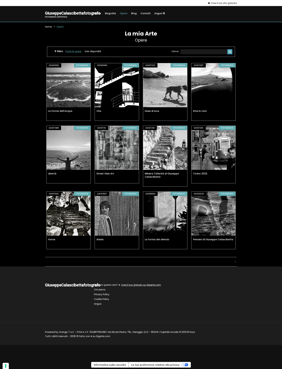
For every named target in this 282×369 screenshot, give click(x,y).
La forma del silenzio (157, 239)
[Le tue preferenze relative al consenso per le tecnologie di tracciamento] (6, 366)
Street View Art (105, 173)
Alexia (99, 239)
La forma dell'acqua (60, 111)
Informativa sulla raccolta (110, 364)
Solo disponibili (93, 51)
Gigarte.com (103, 336)
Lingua (158, 13)
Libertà (52, 173)
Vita (98, 111)
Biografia (110, 13)
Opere (123, 13)
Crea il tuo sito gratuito (223, 3)
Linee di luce (152, 111)
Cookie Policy (101, 299)
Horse (51, 239)
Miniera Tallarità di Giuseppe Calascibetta (162, 175)
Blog (134, 13)
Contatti (145, 13)
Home (97, 13)
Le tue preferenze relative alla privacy (155, 364)
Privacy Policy (101, 294)
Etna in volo (200, 111)
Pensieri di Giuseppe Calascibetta (213, 239)
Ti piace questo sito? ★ (127, 285)
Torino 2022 (200, 173)
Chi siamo (99, 289)
